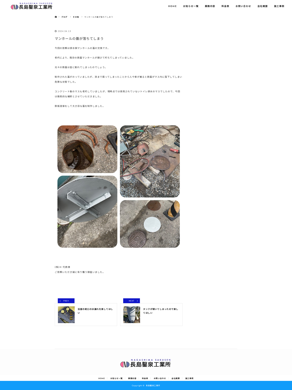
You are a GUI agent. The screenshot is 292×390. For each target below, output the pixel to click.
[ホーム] (56, 13)
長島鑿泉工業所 (153, 385)
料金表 (225, 6)
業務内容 (210, 6)
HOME (172, 6)
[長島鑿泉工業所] (146, 366)
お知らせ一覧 (191, 6)
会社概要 (262, 6)
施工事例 (279, 6)
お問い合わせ (243, 6)
